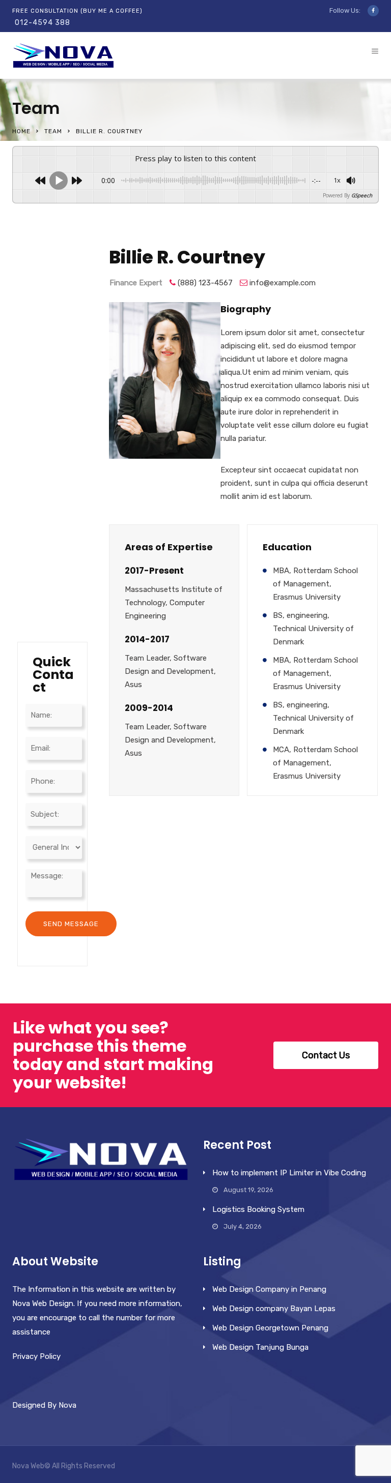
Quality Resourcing (50, 483)
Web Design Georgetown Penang (270, 1327)
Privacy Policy (36, 1356)
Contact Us (326, 1055)
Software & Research (49, 401)
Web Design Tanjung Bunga (260, 1347)
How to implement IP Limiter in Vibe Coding (289, 1172)
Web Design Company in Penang (269, 1289)
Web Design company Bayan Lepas (274, 1308)
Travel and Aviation (51, 442)
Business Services (48, 359)
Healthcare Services (50, 608)
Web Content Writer (47, 269)
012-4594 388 (42, 22)
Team (53, 131)
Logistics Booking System (258, 1209)
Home (21, 131)
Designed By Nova (44, 1405)
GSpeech (361, 195)
